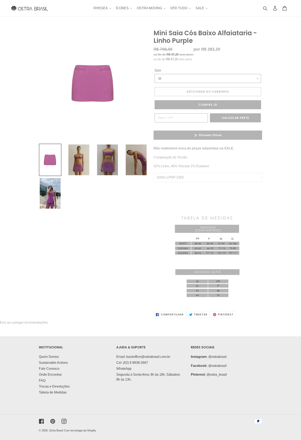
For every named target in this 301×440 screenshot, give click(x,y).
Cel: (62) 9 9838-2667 (132, 362)
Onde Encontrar (50, 374)
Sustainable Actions (53, 362)
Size (158, 70)
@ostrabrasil (217, 356)
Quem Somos (49, 356)
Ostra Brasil (56, 430)
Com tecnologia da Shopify (80, 430)
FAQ (42, 380)
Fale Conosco (49, 368)
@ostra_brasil (217, 374)
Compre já (207, 105)
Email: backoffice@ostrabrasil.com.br (143, 356)
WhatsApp (123, 368)
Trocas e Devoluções (54, 386)
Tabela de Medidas (53, 392)
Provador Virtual (210, 135)
